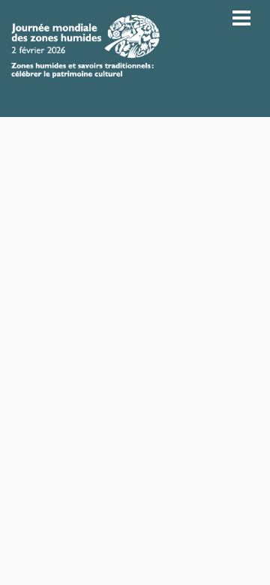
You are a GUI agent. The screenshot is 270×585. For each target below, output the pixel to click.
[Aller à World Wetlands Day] (85, 46)
